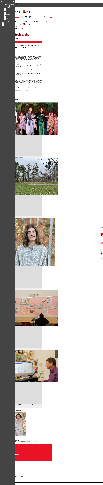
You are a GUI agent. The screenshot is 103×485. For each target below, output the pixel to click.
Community (24, 18)
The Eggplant (35, 21)
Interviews (25, 19)
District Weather (7, 23)
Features (9, 4)
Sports (18, 21)
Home (4, 4)
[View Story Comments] (102, 227)
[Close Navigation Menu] (14, 2)
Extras (8, 21)
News (7, 4)
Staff (46, 19)
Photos (28, 27)
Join (46, 21)
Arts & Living (7, 5)
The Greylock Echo (5, 1)
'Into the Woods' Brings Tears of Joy (17, 157)
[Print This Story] (102, 253)
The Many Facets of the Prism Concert (18, 406)
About (45, 16)
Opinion (13, 4)
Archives (34, 18)
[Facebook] (16, 449)
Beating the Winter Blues (15, 348)
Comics (6, 22)
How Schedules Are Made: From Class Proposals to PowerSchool (22, 404)
